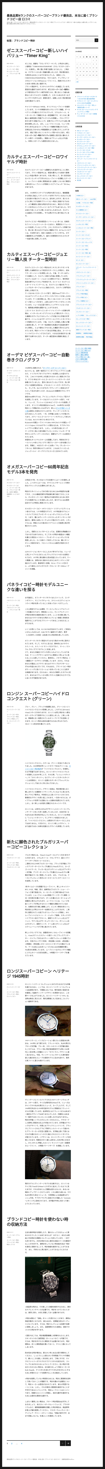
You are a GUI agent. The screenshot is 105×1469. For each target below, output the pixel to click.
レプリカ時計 (80, 315)
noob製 (78, 203)
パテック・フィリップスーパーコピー (86, 268)
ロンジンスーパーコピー (84, 178)
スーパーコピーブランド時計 (85, 152)
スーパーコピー (80, 231)
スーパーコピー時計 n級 (83, 253)
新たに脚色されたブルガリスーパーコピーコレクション (37, 844)
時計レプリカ (11, 1244)
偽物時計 (78, 333)
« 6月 (76, 82)
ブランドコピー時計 (13, 717)
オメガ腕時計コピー (82, 210)
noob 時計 (93, 199)
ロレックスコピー (91, 315)
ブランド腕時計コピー (82, 301)
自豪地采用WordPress (68, 1459)
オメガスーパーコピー (13, 483)
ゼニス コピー (80, 260)
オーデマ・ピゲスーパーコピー (86, 137)
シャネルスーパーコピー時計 (85, 148)
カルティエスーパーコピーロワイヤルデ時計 (37, 159)
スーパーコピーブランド (83, 239)
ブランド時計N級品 (82, 294)
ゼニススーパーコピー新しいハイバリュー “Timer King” (37, 52)
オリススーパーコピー (83, 141)
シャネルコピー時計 (82, 224)
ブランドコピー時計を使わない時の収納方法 (37, 1221)
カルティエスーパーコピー (85, 144)
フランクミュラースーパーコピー (87, 167)
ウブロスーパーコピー (83, 133)
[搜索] (96, 40)
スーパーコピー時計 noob (83, 350)
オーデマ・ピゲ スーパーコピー (54, 368)
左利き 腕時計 (13, 492)
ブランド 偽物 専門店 (81, 352)
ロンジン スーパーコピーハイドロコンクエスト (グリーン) (38, 696)
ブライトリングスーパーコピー (86, 165)
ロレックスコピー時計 (82, 319)
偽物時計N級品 (87, 333)
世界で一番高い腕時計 (82, 355)
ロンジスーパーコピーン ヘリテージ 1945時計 (38, 973)
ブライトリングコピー (82, 361)
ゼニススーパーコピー (13, 66)
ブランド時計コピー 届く (82, 357)
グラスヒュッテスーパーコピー (86, 146)
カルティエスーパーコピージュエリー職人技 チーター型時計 (37, 256)
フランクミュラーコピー (83, 276)
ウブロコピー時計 (87, 203)
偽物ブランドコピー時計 (83, 330)
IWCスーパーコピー (83, 131)
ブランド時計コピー (82, 297)
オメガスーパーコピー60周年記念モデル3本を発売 (38, 469)
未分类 (79, 180)
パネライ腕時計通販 (81, 359)
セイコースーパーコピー (84, 154)
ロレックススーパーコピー (85, 176)
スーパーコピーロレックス (84, 242)
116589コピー (80, 195)
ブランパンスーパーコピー (85, 169)
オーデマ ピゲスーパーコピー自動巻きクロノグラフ (38, 357)
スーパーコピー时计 (13, 714)
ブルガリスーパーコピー (84, 172)
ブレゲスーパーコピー (83, 174)
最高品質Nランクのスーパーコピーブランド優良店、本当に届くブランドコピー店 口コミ (52, 17)
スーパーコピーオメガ (83, 150)
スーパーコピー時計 (13, 69)
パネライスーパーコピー (84, 163)
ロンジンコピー (11, 996)
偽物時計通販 (80, 337)
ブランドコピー (80, 287)
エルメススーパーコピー (84, 135)
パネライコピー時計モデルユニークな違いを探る (37, 586)
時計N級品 (89, 337)
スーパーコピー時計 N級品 (83, 348)
